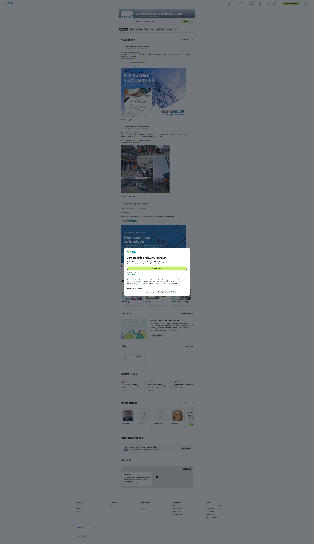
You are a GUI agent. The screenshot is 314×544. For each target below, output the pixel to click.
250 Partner (142, 280)
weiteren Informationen (133, 285)
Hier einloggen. (131, 274)
